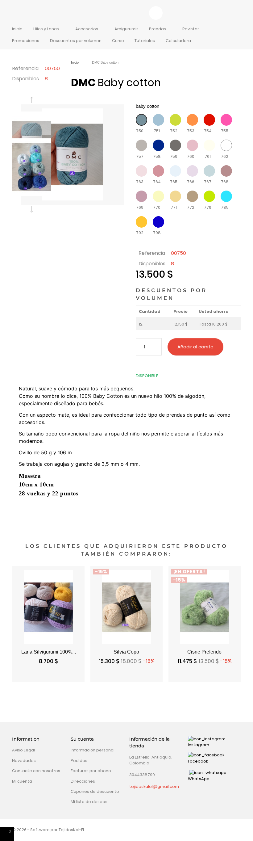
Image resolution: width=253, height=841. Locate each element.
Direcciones (83, 781)
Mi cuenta (22, 781)
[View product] (150, 676)
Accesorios (86, 29)
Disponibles (25, 78)
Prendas (157, 29)
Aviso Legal (23, 750)
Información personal (92, 750)
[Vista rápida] (24, 676)
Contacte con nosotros (36, 771)
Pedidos (79, 760)
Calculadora (178, 41)
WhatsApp (198, 778)
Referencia (25, 68)
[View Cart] (156, 13)
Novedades (24, 760)
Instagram (198, 745)
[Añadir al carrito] (72, 676)
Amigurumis (126, 29)
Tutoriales (145, 41)
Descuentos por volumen (76, 41)
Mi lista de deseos (89, 802)
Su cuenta (82, 739)
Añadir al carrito (195, 346)
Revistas (191, 29)
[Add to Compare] (138, 364)
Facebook (198, 761)
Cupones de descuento (95, 791)
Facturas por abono (91, 771)
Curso (118, 41)
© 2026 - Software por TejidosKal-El (48, 830)
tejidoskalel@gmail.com (154, 786)
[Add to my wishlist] (231, 347)
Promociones (25, 41)
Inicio (17, 29)
